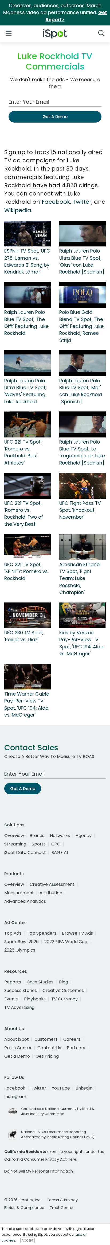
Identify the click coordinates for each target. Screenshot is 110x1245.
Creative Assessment (52, 884)
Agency (84, 835)
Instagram (15, 1097)
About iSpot (16, 1039)
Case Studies (40, 982)
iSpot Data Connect (25, 852)
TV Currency (64, 999)
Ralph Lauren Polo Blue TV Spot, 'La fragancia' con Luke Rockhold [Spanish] (82, 452)
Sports (39, 844)
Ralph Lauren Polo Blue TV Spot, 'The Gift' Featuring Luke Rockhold (26, 322)
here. (72, 1159)
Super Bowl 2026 (21, 942)
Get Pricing (47, 1056)
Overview (14, 835)
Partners (76, 1048)
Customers (46, 1039)
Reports (12, 982)
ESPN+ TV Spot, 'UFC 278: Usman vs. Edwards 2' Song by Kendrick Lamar (27, 261)
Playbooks (35, 999)
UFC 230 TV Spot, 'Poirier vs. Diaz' (23, 636)
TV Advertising (19, 1007)
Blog (63, 982)
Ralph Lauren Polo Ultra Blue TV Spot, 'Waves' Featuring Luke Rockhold (25, 391)
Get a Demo (17, 1056)
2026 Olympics (19, 950)
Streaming (15, 844)
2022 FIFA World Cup (65, 942)
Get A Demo (55, 117)
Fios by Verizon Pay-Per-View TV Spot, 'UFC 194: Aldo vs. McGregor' (81, 643)
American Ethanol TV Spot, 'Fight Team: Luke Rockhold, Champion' (80, 578)
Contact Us (49, 1048)
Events (11, 999)
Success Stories (20, 990)
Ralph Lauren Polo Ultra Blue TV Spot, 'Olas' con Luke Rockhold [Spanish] (81, 261)
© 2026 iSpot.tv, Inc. (22, 1200)
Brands (37, 835)
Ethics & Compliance (24, 1207)
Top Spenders (41, 933)
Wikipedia (17, 210)
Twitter (82, 202)
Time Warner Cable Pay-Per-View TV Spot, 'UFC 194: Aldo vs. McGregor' (26, 704)
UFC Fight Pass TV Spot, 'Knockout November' (80, 510)
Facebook (56, 202)
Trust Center (62, 1207)
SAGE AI (60, 852)
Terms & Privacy (62, 1200)
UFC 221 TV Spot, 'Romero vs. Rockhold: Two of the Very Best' (23, 513)
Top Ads (12, 933)
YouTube (61, 1088)
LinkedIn (84, 1088)
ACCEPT (27, 1240)
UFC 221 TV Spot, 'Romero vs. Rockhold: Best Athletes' (22, 452)
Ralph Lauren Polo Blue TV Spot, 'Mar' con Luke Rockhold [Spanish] (80, 391)
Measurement (19, 893)
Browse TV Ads (77, 933)
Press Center (18, 1048)
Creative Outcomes (63, 990)
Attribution (51, 893)
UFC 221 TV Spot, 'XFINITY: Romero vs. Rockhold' (26, 571)
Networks (60, 835)
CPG (56, 844)
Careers (71, 1039)
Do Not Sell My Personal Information (38, 1171)
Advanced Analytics (25, 901)
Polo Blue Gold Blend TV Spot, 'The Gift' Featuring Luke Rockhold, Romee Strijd (81, 326)
